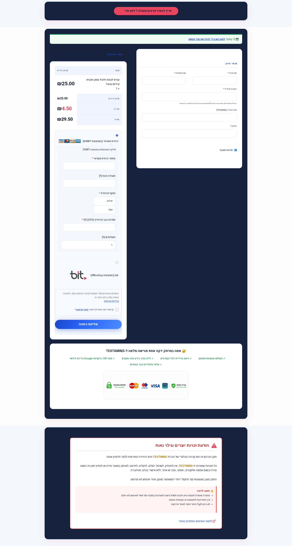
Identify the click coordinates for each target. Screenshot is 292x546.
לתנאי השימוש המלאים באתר (196, 521)
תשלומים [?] (108, 237)
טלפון (233, 126)
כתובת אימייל (230, 89)
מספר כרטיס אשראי (103, 158)
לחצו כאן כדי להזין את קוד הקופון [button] (207, 39)
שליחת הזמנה (88, 324)
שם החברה (226, 110)
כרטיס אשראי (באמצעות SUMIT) (100, 141)
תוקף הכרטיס (107, 193)
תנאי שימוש (82, 309)
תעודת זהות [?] (107, 176)
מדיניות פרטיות (111, 301)
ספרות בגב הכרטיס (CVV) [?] (98, 220)
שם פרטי (232, 73)
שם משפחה (180, 73)
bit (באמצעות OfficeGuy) (104, 275)
